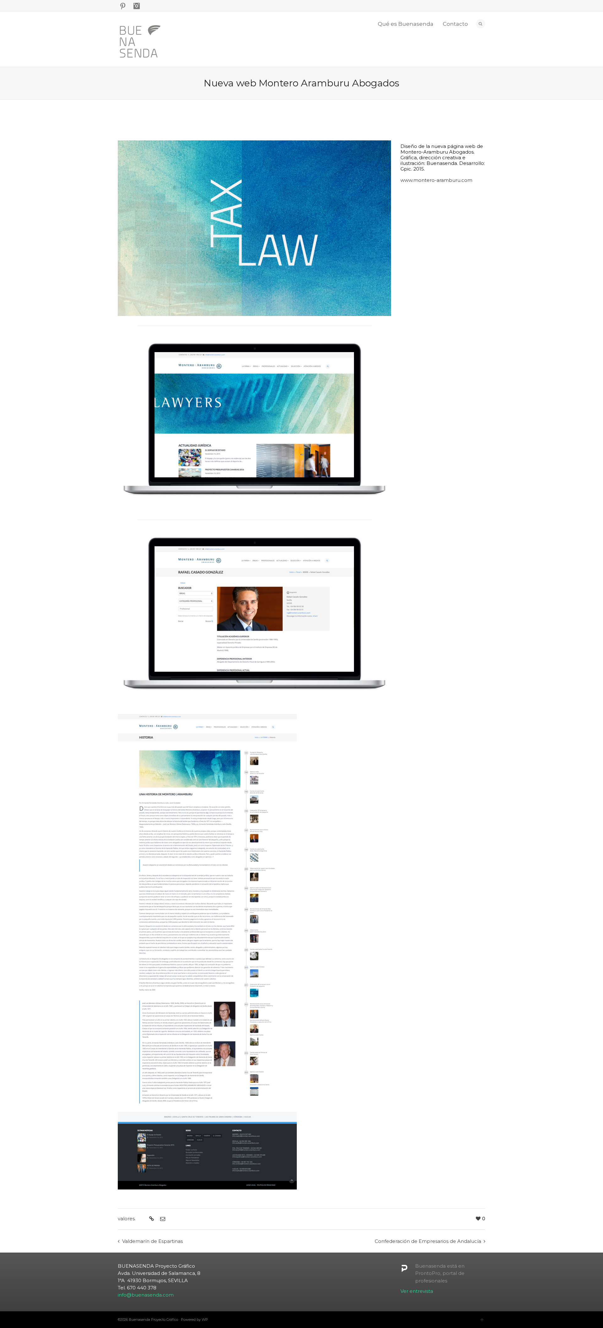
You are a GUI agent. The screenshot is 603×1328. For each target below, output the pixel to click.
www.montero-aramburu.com (436, 180)
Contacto (455, 24)
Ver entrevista (416, 1291)
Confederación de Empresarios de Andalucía (428, 1241)
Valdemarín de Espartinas (152, 1241)
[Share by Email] (162, 1219)
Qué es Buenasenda (405, 24)
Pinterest (123, 6)
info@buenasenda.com (146, 1295)
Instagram (137, 6)
